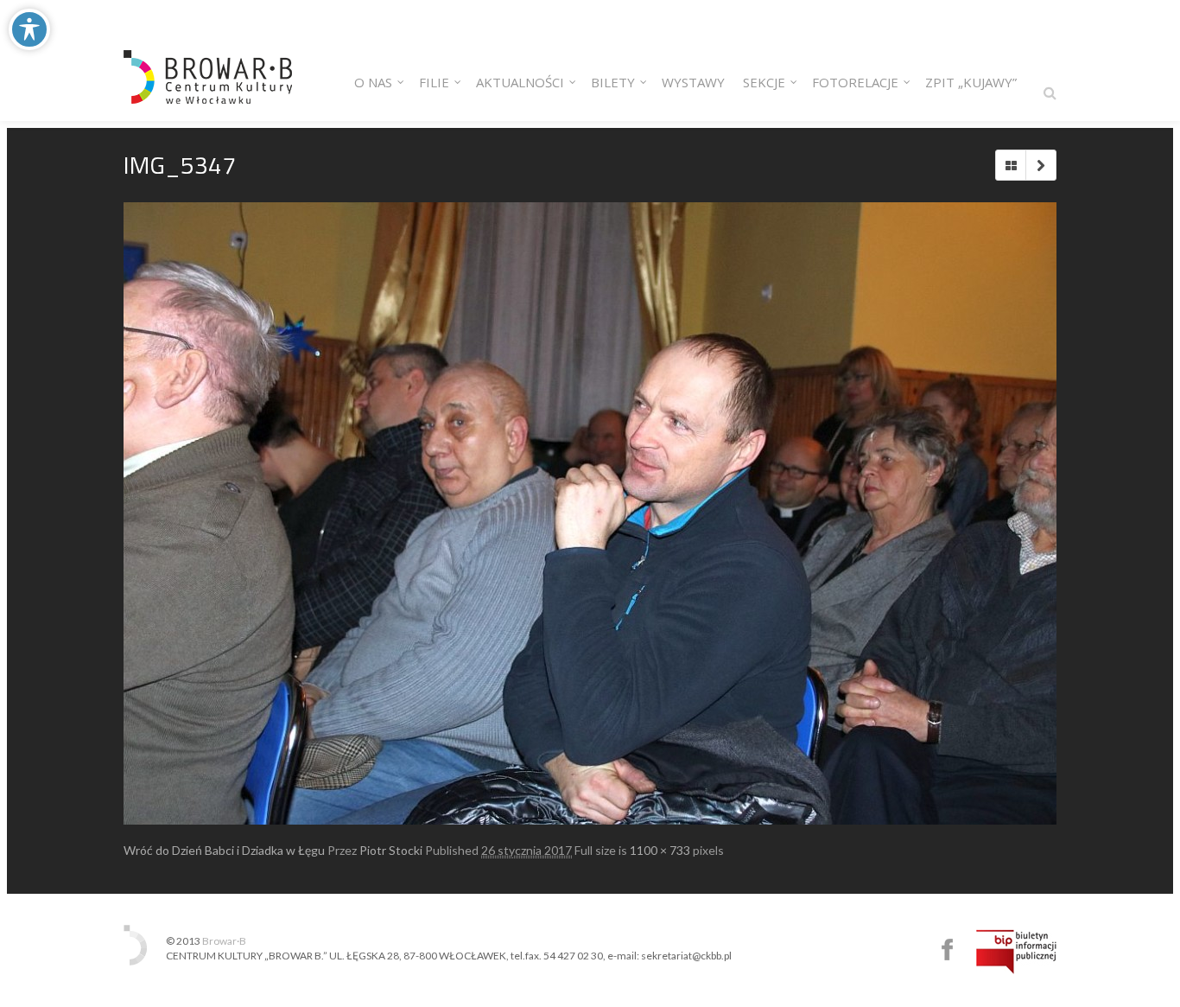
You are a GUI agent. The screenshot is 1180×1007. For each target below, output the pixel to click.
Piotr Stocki (390, 850)
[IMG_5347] (590, 513)
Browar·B (224, 940)
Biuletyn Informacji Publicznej (1016, 951)
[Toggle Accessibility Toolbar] (29, 29)
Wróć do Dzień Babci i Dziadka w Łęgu (224, 850)
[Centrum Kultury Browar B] (208, 60)
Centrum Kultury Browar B (947, 949)
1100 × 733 (660, 850)
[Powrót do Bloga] (1010, 165)
